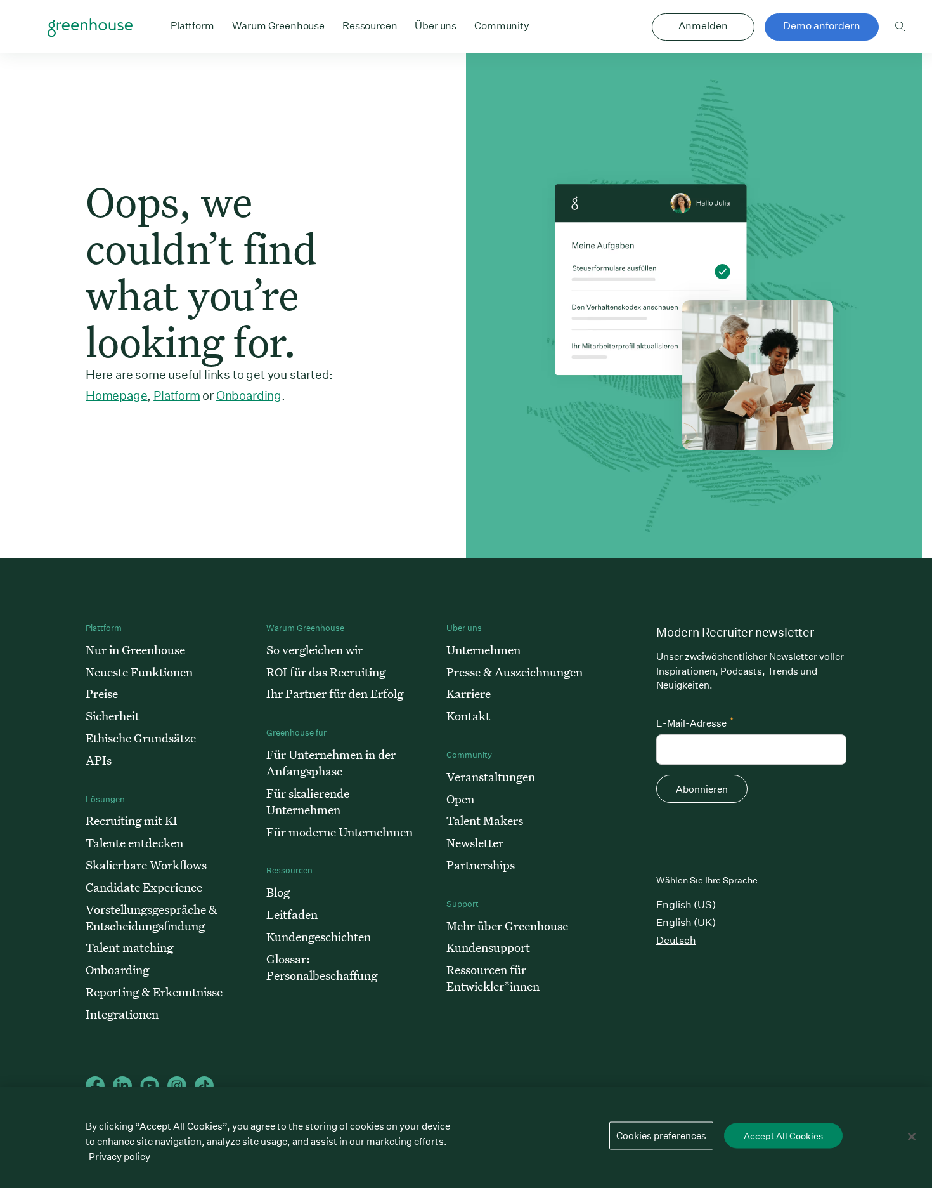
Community (501, 26)
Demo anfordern (821, 26)
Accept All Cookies (783, 1136)
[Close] (912, 1137)
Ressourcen (369, 26)
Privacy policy (119, 1157)
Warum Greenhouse (278, 26)
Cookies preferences (661, 1136)
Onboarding (249, 395)
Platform (176, 395)
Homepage (116, 395)
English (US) (686, 905)
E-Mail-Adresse (695, 722)
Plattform (192, 26)
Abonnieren (702, 789)
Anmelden (703, 26)
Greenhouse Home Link (90, 27)
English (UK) (686, 922)
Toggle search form (900, 26)
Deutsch (676, 940)
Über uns (435, 26)
